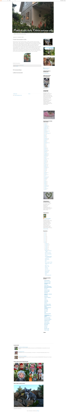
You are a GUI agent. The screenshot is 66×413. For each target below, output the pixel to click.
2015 (45, 235)
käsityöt (45, 149)
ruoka (45, 170)
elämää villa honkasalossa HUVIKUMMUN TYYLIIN (48, 287)
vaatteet (45, 184)
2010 (45, 241)
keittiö (45, 141)
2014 (45, 236)
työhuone (45, 183)
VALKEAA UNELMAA (47, 297)
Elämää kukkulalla (46, 323)
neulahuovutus (46, 158)
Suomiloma (45, 174)
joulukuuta (46, 243)
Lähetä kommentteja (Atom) (18, 95)
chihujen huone (46, 128)
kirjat (44, 144)
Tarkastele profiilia (45, 228)
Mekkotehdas (46, 292)
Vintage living (46, 301)
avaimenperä (45, 125)
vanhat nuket (45, 185)
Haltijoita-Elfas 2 (47, 259)
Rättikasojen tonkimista (48, 252)
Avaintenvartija (46, 126)
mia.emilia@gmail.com (46, 73)
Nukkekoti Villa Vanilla (47, 313)
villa (44, 189)
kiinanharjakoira (46, 142)
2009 (45, 242)
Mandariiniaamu (47, 271)
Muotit (46, 260)
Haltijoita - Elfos (47, 266)
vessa (44, 187)
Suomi (45, 173)
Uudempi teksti (15, 93)
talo (44, 175)
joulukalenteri (46, 138)
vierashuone (45, 188)
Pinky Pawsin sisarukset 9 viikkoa (48, 251)
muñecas (45, 156)
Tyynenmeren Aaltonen (47, 218)
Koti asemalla (46, 309)
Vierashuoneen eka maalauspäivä (22, 356)
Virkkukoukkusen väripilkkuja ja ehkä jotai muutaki (47, 316)
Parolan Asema (46, 285)
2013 (45, 237)
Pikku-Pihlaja (46, 324)
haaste (45, 134)
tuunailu (45, 182)
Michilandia (45, 155)
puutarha (17, 66)
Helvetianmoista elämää (47, 304)
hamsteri (45, 136)
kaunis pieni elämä (46, 291)
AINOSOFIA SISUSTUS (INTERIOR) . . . (47, 308)
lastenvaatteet (46, 150)
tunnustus (45, 181)
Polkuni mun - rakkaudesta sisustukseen (48, 294)
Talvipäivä (46, 255)
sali (44, 171)
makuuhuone (45, 154)
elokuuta (46, 248)
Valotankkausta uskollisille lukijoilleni (23, 347)
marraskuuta (46, 244)
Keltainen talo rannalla (47, 281)
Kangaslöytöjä (46, 272)
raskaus (45, 168)
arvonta (45, 124)
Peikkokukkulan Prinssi (21, 351)
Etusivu (29, 93)
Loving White (46, 300)
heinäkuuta (46, 249)
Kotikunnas (45, 325)
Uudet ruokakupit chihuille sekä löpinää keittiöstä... (48, 257)
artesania (45, 123)
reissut (45, 169)
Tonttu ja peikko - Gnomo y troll (48, 263)
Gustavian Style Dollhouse (47, 319)
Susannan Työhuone (47, 280)
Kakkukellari (46, 296)
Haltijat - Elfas (47, 265)
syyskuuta (46, 247)
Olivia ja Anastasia (47, 270)
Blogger (38, 410)
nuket (45, 159)
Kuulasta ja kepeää (47, 290)
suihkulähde (45, 172)
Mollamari (45, 302)
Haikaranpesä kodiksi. (47, 317)
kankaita (45, 140)
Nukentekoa (46, 267)
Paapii (45, 312)
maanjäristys (45, 153)
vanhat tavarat (46, 186)
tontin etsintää (46, 176)
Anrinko (45, 298)
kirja (44, 143)
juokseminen (45, 139)
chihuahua (45, 127)
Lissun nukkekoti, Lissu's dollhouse (47, 306)
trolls (44, 180)
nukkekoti (45, 160)
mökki (45, 157)
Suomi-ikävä (46, 268)
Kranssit (46, 273)
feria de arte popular (46, 133)
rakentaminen (46, 167)
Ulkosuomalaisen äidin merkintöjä (47, 283)
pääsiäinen (45, 166)
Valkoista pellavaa (46, 321)
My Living (45, 327)
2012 (45, 238)
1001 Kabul (45, 288)
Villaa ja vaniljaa (46, 329)
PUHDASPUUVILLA (47, 320)
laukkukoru (45, 151)
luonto (45, 152)
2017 (45, 232)
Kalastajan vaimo (46, 328)
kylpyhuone (45, 148)
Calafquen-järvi (47, 258)
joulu (44, 137)
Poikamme (45, 164)
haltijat (45, 135)
